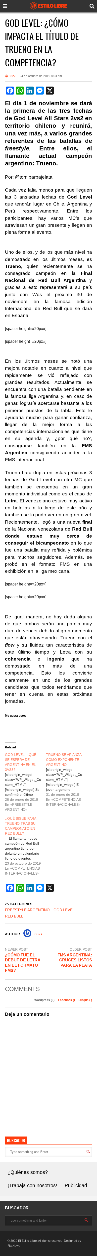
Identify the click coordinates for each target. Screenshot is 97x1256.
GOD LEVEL (64, 910)
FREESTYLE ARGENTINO (27, 910)
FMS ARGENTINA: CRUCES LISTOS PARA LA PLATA (74, 960)
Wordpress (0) (44, 1000)
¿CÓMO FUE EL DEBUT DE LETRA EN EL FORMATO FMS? (22, 963)
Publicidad (76, 1185)
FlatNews (13, 1246)
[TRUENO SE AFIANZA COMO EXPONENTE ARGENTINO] (66, 779)
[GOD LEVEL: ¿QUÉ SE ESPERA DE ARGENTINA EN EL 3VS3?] (25, 782)
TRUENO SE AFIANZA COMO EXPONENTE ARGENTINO (63, 760)
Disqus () (85, 1000)
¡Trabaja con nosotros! (32, 1185)
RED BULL (14, 916)
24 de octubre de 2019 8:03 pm (41, 76)
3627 (12, 76)
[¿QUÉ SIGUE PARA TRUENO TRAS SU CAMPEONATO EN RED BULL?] (25, 846)
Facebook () (67, 1000)
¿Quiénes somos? (27, 1172)
